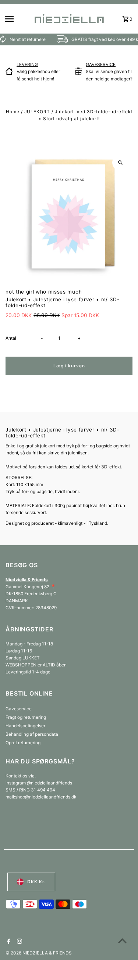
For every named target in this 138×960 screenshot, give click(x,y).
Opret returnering (23, 742)
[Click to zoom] (120, 162)
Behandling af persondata (32, 734)
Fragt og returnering (26, 717)
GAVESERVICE (101, 64)
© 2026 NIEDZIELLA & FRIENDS (39, 953)
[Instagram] (18, 942)
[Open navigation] (16, 19)
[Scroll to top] (122, 940)
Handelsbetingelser (25, 725)
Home (13, 111)
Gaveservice (19, 708)
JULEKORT (37, 111)
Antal (11, 338)
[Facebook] (8, 942)
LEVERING (27, 64)
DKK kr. (36, 881)
